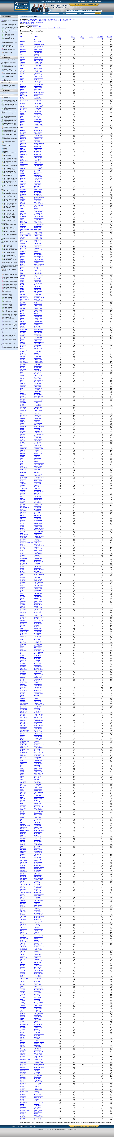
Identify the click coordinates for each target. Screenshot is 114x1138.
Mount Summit (23, 688)
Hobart (22, 456)
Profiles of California (7, 155)
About (90, 1)
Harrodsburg (23, 431)
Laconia (22, 526)
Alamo (21, 44)
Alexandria (23, 49)
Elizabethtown (23, 312)
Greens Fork (23, 402)
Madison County (38, 49)
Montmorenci (23, 669)
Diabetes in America (7, 126)
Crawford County (38, 52)
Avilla (21, 81)
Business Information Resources (9, 24)
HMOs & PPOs (6, 74)
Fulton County (37, 43)
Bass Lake (22, 89)
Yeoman (22, 1115)
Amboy (22, 57)
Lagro (21, 533)
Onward (22, 765)
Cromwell (22, 243)
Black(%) (73, 37)
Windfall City (23, 1097)
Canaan (22, 165)
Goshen (22, 389)
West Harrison (23, 1062)
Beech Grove (23, 95)
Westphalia (23, 1072)
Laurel (21, 553)
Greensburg (23, 405)
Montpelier (22, 671)
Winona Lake (23, 1102)
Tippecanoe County (39, 59)
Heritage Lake (23, 447)
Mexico (22, 628)
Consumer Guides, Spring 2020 (9, 123)
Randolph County (38, 332)
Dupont (22, 291)
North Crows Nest (24, 741)
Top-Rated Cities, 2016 (7, 294)
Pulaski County (38, 354)
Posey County (37, 253)
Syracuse (22, 988)
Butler (21, 156)
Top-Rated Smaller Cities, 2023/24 (10, 314)
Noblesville (23, 739)
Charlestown (23, 187)
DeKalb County (38, 54)
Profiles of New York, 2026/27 (9, 220)
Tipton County (37, 493)
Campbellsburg (24, 164)
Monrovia (22, 661)
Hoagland (22, 455)
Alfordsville (23, 51)
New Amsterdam (24, 703)
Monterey (22, 663)
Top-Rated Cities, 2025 (7, 307)
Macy (21, 591)
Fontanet (22, 343)
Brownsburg (23, 137)
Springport (22, 962)
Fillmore (22, 335)
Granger (22, 396)
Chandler (22, 186)
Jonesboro (22, 490)
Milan (21, 639)
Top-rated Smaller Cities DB (8, 318)
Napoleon (22, 696)
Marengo (22, 596)
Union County (37, 566)
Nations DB (5, 149)
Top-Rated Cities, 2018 (7, 297)
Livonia (22, 574)
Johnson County (38, 87)
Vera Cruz (22, 1029)
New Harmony (23, 711)
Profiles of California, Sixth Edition (10, 161)
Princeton (22, 828)
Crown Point (23, 246)
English (22, 321)
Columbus (22, 224)
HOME (69, 11)
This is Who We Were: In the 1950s (10, 284)
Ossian (22, 776)
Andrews (22, 63)
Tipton (21, 999)
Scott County (37, 79)
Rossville (22, 870)
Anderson (22, 62)
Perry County (37, 168)
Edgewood (23, 304)
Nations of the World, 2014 (8, 146)
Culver (22, 249)
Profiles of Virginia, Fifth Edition (9, 255)
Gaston (22, 380)
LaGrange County (38, 464)
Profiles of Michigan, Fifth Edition (9, 192)
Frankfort (22, 358)
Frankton (22, 361)
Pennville (22, 800)
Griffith (21, 413)
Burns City (22, 152)
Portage (22, 819)
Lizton (21, 576)
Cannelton (22, 168)
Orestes (22, 768)
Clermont (22, 208)
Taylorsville (23, 989)
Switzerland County (39, 297)
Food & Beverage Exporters (8, 34)
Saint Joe (22, 879)
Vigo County (37, 278)
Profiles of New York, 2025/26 (9, 219)
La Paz (22, 523)
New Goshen (23, 709)
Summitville (23, 980)
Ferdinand (22, 334)
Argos (21, 68)
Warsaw (22, 1051)
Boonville (22, 114)
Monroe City (23, 658)
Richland (22, 841)
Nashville (22, 700)
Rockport (22, 857)
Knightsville (23, 512)
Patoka (22, 795)
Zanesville (22, 1118)
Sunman (22, 981)
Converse (22, 227)
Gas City (22, 378)
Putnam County (38, 86)
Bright (21, 125)
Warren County (38, 808)
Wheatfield (22, 1077)
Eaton (21, 300)
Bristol (21, 127)
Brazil (21, 122)
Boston (22, 117)
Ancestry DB (5, 98)
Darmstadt (22, 262)
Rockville (22, 859)
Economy (22, 302)
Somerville (22, 945)
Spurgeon (22, 964)
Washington (23, 1053)
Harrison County (38, 232)
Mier (21, 638)
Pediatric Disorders (7, 80)
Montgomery (23, 666)
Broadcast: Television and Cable (9, 22)
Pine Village (23, 808)
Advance (22, 41)
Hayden (22, 439)
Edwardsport (23, 307)
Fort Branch (23, 345)
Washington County (39, 164)
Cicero (22, 195)
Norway (22, 754)
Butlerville (22, 157)
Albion (21, 47)
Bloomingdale (23, 108)
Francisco (22, 356)
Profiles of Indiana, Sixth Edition (9, 179)
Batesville (22, 90)
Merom (22, 623)
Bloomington (23, 109)
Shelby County (37, 326)
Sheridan (22, 927)
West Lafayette (23, 1064)
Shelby (22, 922)
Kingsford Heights (24, 507)
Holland (22, 458)
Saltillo (22, 894)
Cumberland (23, 251)
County (36, 36)
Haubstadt (22, 437)
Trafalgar (22, 1005)
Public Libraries (77, 4)
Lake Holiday (23, 536)
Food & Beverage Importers (8, 35)
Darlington (22, 261)
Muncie (22, 693)
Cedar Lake (23, 179)
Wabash (22, 1037)
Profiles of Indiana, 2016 (8, 175)
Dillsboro (22, 275)
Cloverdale (23, 213)
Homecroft (22, 461)
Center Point (23, 181)
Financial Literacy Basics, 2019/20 (10, 130)
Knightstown (23, 510)
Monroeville (23, 660)
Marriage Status (39, 22)
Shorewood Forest (24, 933)
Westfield (22, 1070)
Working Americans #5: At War (9, 335)
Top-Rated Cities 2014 (7, 291)
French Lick (23, 369)
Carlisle (22, 172)
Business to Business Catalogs (9, 25)
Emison (22, 319)
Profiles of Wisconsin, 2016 (8, 258)
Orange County (38, 369)
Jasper (22, 486)
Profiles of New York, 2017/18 (9, 209)
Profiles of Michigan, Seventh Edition (10, 193)
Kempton (22, 493)
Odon (21, 760)
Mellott (22, 615)
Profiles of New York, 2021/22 (9, 213)
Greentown (23, 407)
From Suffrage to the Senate (9, 141)
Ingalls (22, 480)
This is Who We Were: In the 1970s (10, 287)
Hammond (22, 421)
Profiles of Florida (6, 162)
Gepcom (4, 142)
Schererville (23, 902)
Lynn (21, 585)
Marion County (37, 95)
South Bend (23, 946)
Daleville (22, 256)
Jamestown (23, 483)
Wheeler (22, 1080)
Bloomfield (22, 106)
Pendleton (22, 798)
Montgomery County (39, 44)
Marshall (22, 603)
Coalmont (22, 214)
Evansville (22, 324)
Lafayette (22, 529)
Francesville (23, 354)
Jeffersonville (23, 488)
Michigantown (23, 633)
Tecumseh (22, 991)
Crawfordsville (23, 241)
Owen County (37, 391)
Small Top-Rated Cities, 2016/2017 (10, 262)
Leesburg (22, 561)
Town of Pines (23, 1003)
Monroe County (38, 109)
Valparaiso (22, 1023)
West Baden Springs (25, 1059)
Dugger (22, 283)
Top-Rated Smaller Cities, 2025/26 (10, 315)
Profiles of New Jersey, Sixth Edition (10, 197)
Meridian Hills (23, 622)
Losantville (23, 582)
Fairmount (22, 327)
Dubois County (37, 103)
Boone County (37, 41)
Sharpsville (23, 919)
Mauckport (22, 607)
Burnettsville (23, 151)
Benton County (37, 55)
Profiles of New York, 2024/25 (9, 217)
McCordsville (23, 609)
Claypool (22, 203)
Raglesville (23, 832)
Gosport (22, 391)
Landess (22, 547)
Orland (22, 770)
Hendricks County (38, 60)
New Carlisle (23, 704)
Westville (22, 1075)
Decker (22, 269)
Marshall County (38, 68)
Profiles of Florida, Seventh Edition (10, 165)
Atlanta (22, 73)
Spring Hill (22, 959)
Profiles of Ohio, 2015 (7, 227)
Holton (22, 459)
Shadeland (23, 916)
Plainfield (22, 811)
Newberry (22, 733)
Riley (21, 846)
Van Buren (22, 1026)
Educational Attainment (32, 25)
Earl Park (22, 294)
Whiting (22, 1086)
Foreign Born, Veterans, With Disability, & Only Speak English (35, 20)
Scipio (21, 905)
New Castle (23, 706)
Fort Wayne (23, 347)
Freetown (22, 366)
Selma (21, 913)
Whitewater (23, 1085)
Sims (21, 940)
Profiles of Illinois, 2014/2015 (9, 168)
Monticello (22, 668)
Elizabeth (22, 310)
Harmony (22, 429)
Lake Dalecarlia (24, 534)
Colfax (21, 219)
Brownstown (23, 138)
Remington (23, 836)
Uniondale (22, 1015)
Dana (21, 257)
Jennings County (38, 157)
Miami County (37, 57)
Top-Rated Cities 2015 (7, 292)
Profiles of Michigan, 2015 (8, 190)
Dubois (22, 281)
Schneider (22, 903)
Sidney (22, 935)
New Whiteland (24, 731)
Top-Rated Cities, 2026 (7, 308)
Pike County (37, 779)
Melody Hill (23, 617)
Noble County (37, 47)
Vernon (22, 1030)
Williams (22, 1089)
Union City (22, 1013)
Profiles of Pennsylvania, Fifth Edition (10, 234)
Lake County (37, 179)
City (21, 36)
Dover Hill (22, 276)
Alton (21, 52)
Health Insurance (61, 28)
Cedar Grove (23, 178)
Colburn (22, 218)
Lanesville (22, 549)
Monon (22, 655)
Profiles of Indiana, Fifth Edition (9, 176)
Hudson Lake (23, 467)
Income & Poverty (29, 23)
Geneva (22, 381)
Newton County (38, 129)
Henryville (22, 443)
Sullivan (22, 976)
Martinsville (23, 604)
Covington (22, 237)
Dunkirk (22, 286)
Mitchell (22, 652)
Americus (22, 59)
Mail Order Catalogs (7, 45)
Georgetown (23, 385)
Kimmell (22, 502)
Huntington (23, 472)
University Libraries (92, 4)
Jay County (37, 141)
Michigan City (23, 631)
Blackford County (38, 432)
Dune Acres (23, 285)
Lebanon (22, 560)
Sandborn (22, 897)
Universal (22, 1016)
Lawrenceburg (23, 556)
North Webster (23, 752)
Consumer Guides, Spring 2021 (9, 124)
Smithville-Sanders (24, 941)
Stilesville (22, 970)
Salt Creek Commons (25, 892)
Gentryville (22, 383)
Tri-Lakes (22, 1008)
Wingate (22, 1100)
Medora (22, 614)
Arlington (22, 70)
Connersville (23, 226)
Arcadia (22, 67)
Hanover (22, 424)
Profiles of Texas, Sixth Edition (9, 251)
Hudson (22, 466)
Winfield (22, 1099)
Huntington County (38, 63)
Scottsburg (22, 908)
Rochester (22, 856)
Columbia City (23, 222)
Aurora (22, 78)
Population (44, 19)
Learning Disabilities (7, 86)
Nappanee (22, 698)
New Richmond (24, 723)
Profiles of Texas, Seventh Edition (10, 249)
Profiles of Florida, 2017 (8, 164)
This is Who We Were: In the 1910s (10, 280)
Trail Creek (23, 1007)
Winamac (22, 1094)
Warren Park (23, 1050)
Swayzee (22, 983)
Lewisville (22, 564)
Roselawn (22, 868)
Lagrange (22, 531)
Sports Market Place (7, 50)
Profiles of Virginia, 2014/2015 (9, 252)
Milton (21, 649)
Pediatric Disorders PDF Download (10, 152)
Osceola (22, 773)
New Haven (23, 712)
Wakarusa (22, 1038)
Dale (21, 254)
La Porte (22, 525)
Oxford (22, 784)
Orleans (22, 771)
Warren (22, 1048)
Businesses (84, 4)
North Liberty (23, 744)
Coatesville (23, 216)
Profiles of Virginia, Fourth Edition (10, 256)
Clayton (22, 205)
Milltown (22, 646)
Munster (22, 695)
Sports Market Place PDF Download (10, 263)
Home (78, 1)
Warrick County (38, 114)
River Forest (23, 849)
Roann (22, 852)
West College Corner (25, 1061)
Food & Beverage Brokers (8, 32)
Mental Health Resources (8, 76)
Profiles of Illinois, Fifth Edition (9, 171)
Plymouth (22, 814)
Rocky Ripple (23, 860)
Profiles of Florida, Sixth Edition (9, 166)
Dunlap (22, 288)
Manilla (22, 595)
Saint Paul (22, 887)
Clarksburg (23, 199)
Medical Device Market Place (9, 46)
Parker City (23, 792)
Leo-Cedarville (24, 563)
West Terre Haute (24, 1069)
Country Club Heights (25, 234)
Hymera (22, 474)
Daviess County (38, 51)
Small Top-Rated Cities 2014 (9, 310)
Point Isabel (23, 816)
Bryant (21, 141)
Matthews (22, 606)
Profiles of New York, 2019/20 (9, 211)
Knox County (37, 102)
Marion (22, 598)
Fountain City (23, 350)
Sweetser (22, 984)
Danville (22, 259)
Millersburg (23, 642)
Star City (22, 965)
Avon (21, 84)
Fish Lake (22, 337)
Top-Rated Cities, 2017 (7, 295)
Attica (21, 74)
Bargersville (23, 87)
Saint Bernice (23, 878)
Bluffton (22, 113)
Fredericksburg (24, 362)
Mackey (22, 590)
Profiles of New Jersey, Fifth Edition (10, 199)
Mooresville (23, 676)
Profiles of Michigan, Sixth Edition (10, 194)
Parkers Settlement (24, 794)
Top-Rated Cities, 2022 (7, 302)
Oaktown (22, 758)
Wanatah (22, 1046)
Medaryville (23, 612)
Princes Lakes (23, 827)
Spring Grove (23, 957)
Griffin (21, 412)
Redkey (22, 835)
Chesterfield (23, 189)
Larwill (22, 552)
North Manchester (24, 746)
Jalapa (22, 482)
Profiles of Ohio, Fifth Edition (9, 228)
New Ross (22, 725)
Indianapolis (23, 479)
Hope (21, 463)
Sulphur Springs (24, 978)
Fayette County (38, 226)
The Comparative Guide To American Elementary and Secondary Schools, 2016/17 (9, 266)
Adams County (37, 97)
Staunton (22, 968)
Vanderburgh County (39, 262)
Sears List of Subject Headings (9, 88)
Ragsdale (22, 833)
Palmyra (22, 787)
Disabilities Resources (7, 72)
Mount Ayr (22, 684)
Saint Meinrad (23, 886)
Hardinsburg (23, 426)
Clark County (37, 116)
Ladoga (22, 528)
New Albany (23, 701)
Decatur (22, 267)
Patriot (21, 797)
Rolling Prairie (23, 862)
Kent (21, 498)
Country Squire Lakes (25, 235)
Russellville (23, 875)
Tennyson (22, 994)
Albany (22, 46)
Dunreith (22, 289)
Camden (22, 162)
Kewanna (22, 501)
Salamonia (23, 889)
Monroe (22, 657)
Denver (22, 272)
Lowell (22, 583)
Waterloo (22, 1054)
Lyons (21, 588)
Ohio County (37, 848)
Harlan (22, 428)
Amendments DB (6, 97)
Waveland (22, 1056)
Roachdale (23, 851)
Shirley (22, 930)
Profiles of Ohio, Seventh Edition (9, 230)
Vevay (21, 1034)
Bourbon (22, 121)
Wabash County (38, 521)
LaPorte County (38, 337)
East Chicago (23, 296)
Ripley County (37, 90)
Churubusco (23, 194)
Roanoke (22, 854)
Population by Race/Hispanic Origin (59, 20)
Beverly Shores (24, 100)
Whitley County (38, 194)
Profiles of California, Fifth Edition (10, 158)
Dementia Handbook (7, 69)
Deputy (22, 273)
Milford (22, 641)
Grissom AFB (23, 415)
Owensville (23, 782)
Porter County (37, 40)
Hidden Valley (23, 448)
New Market (23, 714)
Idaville (22, 475)
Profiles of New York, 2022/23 (9, 214)
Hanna (22, 423)
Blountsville (23, 111)
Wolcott (22, 1105)
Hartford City (23, 432)
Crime (39, 26)
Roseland (22, 867)
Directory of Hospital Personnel (9, 70)
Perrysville (22, 801)
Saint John (22, 881)
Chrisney (22, 192)
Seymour (22, 914)
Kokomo (22, 515)
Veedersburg (23, 1027)
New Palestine (23, 717)
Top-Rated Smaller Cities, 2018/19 (10, 311)
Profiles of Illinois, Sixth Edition (9, 174)
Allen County (37, 347)
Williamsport (23, 1092)
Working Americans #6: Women (9, 339)
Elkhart (22, 313)
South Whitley (23, 949)
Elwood (22, 318)
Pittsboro (22, 809)
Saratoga (22, 900)
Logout (95, 1)
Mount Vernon (23, 690)
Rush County (37, 70)
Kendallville (23, 494)
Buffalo (22, 145)
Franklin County (38, 135)
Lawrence (22, 555)
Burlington (22, 149)
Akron (21, 43)
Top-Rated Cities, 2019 (7, 298)
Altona (21, 54)
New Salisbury (23, 727)
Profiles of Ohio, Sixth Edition (9, 231)
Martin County (37, 152)
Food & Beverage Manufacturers (9, 37)
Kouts (21, 518)
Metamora (22, 626)
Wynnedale (23, 1113)
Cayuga (22, 176)
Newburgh (22, 735)
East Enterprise (24, 297)
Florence (22, 342)
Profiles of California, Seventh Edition (10, 159)
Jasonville (22, 485)
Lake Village (23, 541)
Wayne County (37, 117)
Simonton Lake (24, 938)
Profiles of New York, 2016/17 (9, 207)
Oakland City (23, 757)
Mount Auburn (23, 682)
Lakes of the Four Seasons (26, 542)
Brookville (22, 135)
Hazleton (22, 440)
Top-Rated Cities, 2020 (7, 300)
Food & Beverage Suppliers (8, 38)
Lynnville (22, 587)
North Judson (23, 743)
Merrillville (22, 625)
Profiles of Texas (6, 243)
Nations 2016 (5, 151)
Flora (21, 340)
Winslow (22, 1104)
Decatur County (38, 199)
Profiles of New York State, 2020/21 (10, 203)
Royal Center (23, 871)
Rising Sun (23, 848)
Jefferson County (38, 132)
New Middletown (24, 716)
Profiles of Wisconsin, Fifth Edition (10, 261)
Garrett (22, 375)
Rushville (22, 873)
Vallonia (22, 1021)
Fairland (22, 326)
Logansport (23, 577)
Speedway (22, 952)
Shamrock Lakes (24, 918)
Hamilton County (38, 67)
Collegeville (23, 221)
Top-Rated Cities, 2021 (7, 301)
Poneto (22, 817)
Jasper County (37, 221)
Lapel (21, 550)
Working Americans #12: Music (9, 322)
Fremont (22, 367)
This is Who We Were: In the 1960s (10, 285)
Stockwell (22, 973)
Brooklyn (22, 130)
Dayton (22, 264)
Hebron (22, 442)
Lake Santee (23, 537)
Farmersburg (23, 331)
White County (37, 133)
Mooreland (23, 673)
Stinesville (22, 972)
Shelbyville (23, 924)
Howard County (38, 407)
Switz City (22, 986)
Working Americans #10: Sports (9, 320)
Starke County (37, 89)
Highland (22, 450)
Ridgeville (22, 844)
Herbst (22, 445)
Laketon (22, 544)
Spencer (22, 954)
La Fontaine (23, 521)
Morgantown (23, 677)
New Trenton (23, 728)
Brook (21, 129)
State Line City (23, 967)
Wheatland (23, 1078)
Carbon (22, 170)
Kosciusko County (38, 148)
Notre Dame (23, 755)
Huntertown (23, 469)
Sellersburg (23, 911)
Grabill (22, 393)
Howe (21, 464)
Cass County (37, 374)
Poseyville (22, 824)
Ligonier (22, 568)
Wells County (37, 113)
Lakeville (22, 545)
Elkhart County (37, 127)
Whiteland (22, 1081)
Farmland (22, 332)
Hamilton (22, 418)
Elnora (22, 316)
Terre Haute (23, 995)
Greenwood (23, 410)
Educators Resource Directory (9, 85)
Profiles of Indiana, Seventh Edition (10, 178)
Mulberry (22, 692)
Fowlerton (22, 353)
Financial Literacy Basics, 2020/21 (10, 131)
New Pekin (23, 720)
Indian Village (23, 477)
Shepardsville (23, 925)
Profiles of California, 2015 (8, 156)
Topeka (22, 1002)
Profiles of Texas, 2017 (7, 246)
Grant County (37, 327)
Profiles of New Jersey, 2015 (9, 196)
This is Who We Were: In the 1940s (10, 282)
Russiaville (23, 876)
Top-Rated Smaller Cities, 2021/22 (10, 312)
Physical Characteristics (35, 19)
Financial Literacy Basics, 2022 (9, 133)
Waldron (22, 1040)
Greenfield (22, 401)
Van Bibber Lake (24, 1024)
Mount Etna (23, 687)
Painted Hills (23, 785)
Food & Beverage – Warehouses (9, 28)
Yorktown (22, 1116)
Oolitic (21, 766)
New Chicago (23, 708)
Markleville (23, 601)
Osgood (22, 774)
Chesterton (23, 191)
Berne (21, 97)
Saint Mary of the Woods (26, 884)
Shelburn (22, 921)
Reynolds (22, 840)
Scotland (22, 906)
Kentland (22, 499)
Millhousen (23, 644)
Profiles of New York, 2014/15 (9, 204)
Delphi (22, 270)
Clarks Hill (22, 197)
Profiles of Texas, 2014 (7, 245)
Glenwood (22, 386)
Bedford (22, 94)
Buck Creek (23, 143)
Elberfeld (22, 308)
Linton (21, 571)
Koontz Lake (23, 517)
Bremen (22, 124)
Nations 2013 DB (6, 145)
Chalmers (22, 184)
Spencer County (38, 192)
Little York (22, 572)
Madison (22, 593)
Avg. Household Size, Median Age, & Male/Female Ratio (61, 19)
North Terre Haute (24, 749)
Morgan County (38, 98)
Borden (22, 116)
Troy (21, 1010)
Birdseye (22, 103)
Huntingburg (23, 471)
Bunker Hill (23, 146)
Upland (22, 1018)
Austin (21, 79)
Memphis (22, 618)
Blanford (22, 105)
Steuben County (38, 65)
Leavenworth (23, 558)
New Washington (24, 730)
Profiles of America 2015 (8, 154)
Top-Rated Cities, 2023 (7, 304)
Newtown (22, 738)
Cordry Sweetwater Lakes (26, 229)
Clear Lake (23, 207)
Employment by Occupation (40, 28)
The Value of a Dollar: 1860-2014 (10, 274)
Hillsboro (22, 453)
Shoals (22, 932)
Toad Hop (22, 1000)
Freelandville (23, 364)
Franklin (22, 359)
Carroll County (37, 149)
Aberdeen (22, 40)
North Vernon (23, 750)
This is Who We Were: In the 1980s (10, 288)
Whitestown (23, 1083)
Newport (22, 736)
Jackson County (38, 138)
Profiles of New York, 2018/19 (9, 210)
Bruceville (22, 140)
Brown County (37, 229)
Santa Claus (23, 898)
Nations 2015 (5, 148)
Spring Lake (23, 961)
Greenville (22, 409)
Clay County (37, 122)
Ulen (21, 1011)
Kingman (22, 504)
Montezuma (23, 665)
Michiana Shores (24, 630)
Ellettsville (22, 315)
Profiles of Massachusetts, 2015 (9, 181)
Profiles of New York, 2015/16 (9, 206)
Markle (22, 599)
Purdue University (24, 830)
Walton (22, 1045)
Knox (21, 514)
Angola (22, 65)
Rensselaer (23, 838)
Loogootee (23, 580)
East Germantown (24, 299)
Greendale (22, 399)
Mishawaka (23, 650)
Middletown (23, 636)
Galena (22, 372)
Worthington (23, 1112)
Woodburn (22, 1108)
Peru (21, 803)
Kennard (22, 496)
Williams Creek (24, 1091)
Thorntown (22, 997)
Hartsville (22, 434)
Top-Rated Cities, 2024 (7, 305)
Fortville (22, 348)
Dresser (22, 278)
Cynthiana (22, 253)
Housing (35, 26)
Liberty (22, 566)
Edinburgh (22, 305)
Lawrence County (38, 82)
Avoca (21, 82)
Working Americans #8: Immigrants (10, 346)
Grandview (23, 394)
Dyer (21, 292)
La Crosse (22, 520)
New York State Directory (8, 48)
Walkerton (22, 1042)
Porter (21, 821)
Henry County (37, 111)
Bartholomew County (39, 210)
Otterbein (22, 778)
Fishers (22, 339)
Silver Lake (23, 937)
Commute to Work (52, 28)
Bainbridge (23, 86)
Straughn (22, 975)
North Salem (23, 747)
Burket (21, 148)
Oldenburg (22, 763)
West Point (22, 1067)
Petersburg (23, 805)
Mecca (22, 611)
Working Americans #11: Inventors (10, 321)
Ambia (21, 55)
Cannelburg (23, 167)
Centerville (23, 183)
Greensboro (23, 404)
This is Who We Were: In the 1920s (10, 281)
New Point (22, 722)
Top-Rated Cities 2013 (7, 290)
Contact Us (84, 1)
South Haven (23, 948)
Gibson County (37, 345)
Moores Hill (23, 674)
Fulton (21, 370)
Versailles (22, 1032)
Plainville (22, 813)
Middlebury (23, 634)
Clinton (22, 211)
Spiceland (22, 956)
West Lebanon (23, 1065)
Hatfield (22, 436)
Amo (21, 60)
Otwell (21, 779)
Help (99, 1)
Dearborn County (38, 78)
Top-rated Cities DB (7, 317)
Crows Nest (23, 248)
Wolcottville (23, 1107)
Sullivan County (38, 172)
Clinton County (37, 219)
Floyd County (37, 372)
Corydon (22, 232)
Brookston (22, 133)
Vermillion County (38, 105)
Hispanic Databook (7, 144)
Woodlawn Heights (24, 1110)
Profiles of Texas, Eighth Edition (9, 248)
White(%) (59, 37)
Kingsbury (22, 506)
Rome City (22, 863)
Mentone (22, 620)
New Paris (22, 719)
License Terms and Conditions (70, 1129)
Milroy (21, 647)
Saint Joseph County (39, 396)
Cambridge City (24, 160)
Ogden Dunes (23, 762)
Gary (21, 377)
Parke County (37, 108)
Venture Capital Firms (7, 52)
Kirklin (21, 509)
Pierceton (22, 806)
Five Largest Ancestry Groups (27, 22)
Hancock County (38, 348)
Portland (22, 822)
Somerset (22, 943)
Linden (22, 569)
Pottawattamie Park (25, 825)
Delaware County (38, 46)
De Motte (22, 265)
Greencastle (23, 397)
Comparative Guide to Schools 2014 (10, 119)
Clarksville (22, 200)
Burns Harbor (23, 154)
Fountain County (38, 74)
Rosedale (22, 865)
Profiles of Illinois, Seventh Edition (10, 172)
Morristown (23, 681)
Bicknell (22, 102)
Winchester (23, 1096)
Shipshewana (23, 929)
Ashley (22, 71)
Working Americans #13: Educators (10, 324)
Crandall (22, 238)
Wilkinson (22, 1088)
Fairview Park (23, 329)
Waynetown (23, 1058)
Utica (21, 1019)
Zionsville (22, 1120)
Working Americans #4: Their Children (10, 333)
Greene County (38, 106)
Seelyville (22, 910)
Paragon (22, 790)
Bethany (22, 98)
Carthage (22, 175)
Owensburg (23, 781)
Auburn (22, 76)
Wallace (22, 1043)
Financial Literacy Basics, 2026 (9, 134)
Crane (21, 240)
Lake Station (23, 539)
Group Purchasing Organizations (9, 73)
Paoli (21, 789)
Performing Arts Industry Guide (9, 49)
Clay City (22, 202)
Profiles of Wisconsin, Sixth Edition (10, 259)
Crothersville (23, 245)
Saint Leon (23, 883)
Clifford (22, 210)
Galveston (22, 374)
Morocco (22, 679)
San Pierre (22, 895)
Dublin (22, 280)
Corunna (22, 230)
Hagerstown (23, 416)
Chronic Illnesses (6, 65)
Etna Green (23, 323)
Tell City (22, 992)
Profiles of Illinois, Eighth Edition (9, 169)
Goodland (22, 388)
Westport (22, 1073)
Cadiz (21, 159)
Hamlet (22, 420)
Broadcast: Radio (6, 18)
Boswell (22, 119)
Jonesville (22, 491)
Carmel (22, 173)
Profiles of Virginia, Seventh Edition (10, 253)
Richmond (22, 843)
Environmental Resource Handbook (10, 27)
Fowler (22, 351)
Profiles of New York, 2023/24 (9, 216)
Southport (22, 951)
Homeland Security (7, 92)
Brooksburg (23, 132)
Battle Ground (23, 92)
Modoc (22, 654)
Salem (21, 890)
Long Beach (23, 579)
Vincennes (22, 1035)
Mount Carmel (23, 685)
